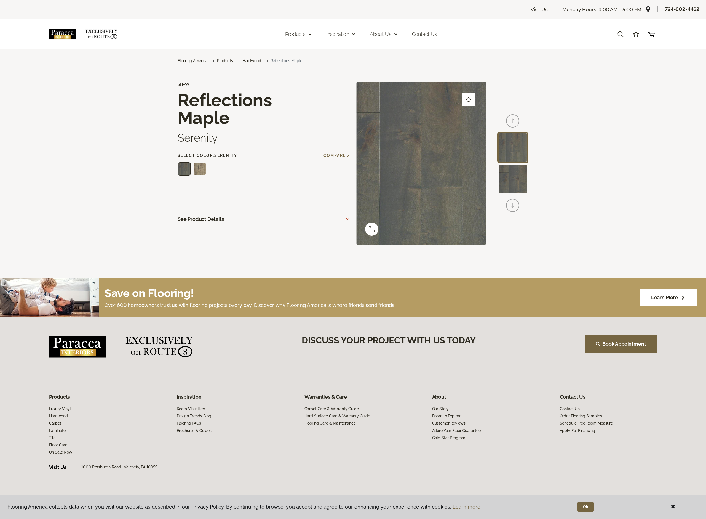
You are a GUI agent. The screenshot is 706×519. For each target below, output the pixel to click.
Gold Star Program (449, 438)
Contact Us (424, 34)
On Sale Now (60, 452)
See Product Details (201, 219)
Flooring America (193, 61)
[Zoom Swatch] (371, 229)
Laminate (57, 430)
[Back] (512, 121)
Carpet (55, 423)
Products (225, 61)
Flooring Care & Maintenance (330, 423)
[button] (620, 34)
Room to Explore (446, 416)
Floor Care (58, 445)
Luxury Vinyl (60, 409)
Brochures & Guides (194, 430)
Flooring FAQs (189, 423)
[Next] (512, 205)
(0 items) (651, 34)
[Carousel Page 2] (512, 178)
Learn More (664, 297)
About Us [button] (380, 34)
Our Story (440, 409)
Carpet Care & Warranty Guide (331, 409)
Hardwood (251, 61)
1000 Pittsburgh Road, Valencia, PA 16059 (119, 467)
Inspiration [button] (337, 34)
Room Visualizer (191, 409)
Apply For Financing (577, 430)
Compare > (336, 155)
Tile (52, 438)
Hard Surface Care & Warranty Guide (337, 416)
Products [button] (295, 34)
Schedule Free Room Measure (586, 423)
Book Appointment (624, 344)
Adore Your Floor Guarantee (456, 430)
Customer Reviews (449, 423)
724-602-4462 (682, 9)
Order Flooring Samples (581, 416)
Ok (585, 507)
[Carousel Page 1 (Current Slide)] (512, 147)
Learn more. (467, 507)
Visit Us (539, 9)
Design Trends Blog (194, 416)
